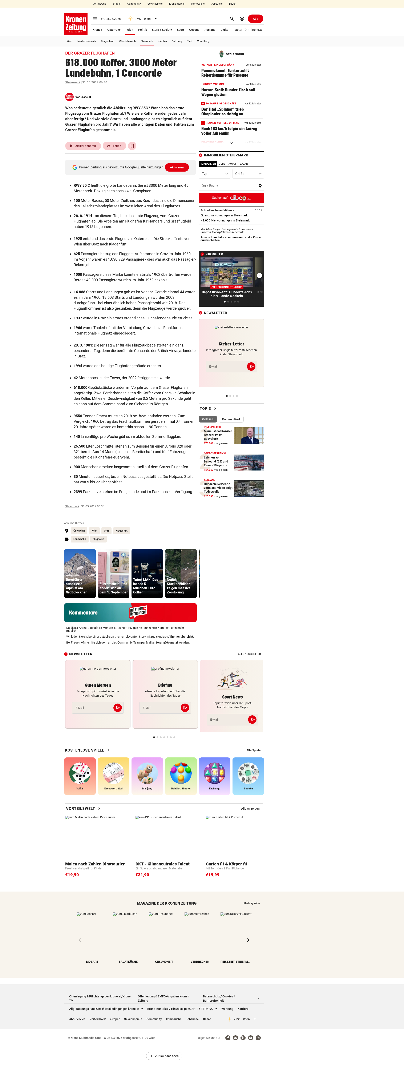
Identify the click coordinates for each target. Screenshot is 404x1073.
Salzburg (177, 41)
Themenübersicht (181, 636)
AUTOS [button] (233, 163)
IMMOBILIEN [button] (208, 163)
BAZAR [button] (244, 163)
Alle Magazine (251, 903)
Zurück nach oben (164, 1056)
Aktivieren (177, 167)
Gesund (194, 29)
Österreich (114, 29)
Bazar (232, 3)
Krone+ (97, 29)
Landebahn (79, 539)
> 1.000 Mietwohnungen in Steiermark (231, 220)
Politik (142, 29)
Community (134, 3)
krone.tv (256, 29)
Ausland (210, 29)
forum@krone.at (167, 642)
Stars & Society (162, 29)
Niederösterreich (86, 41)
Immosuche (198, 3)
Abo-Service (77, 1019)
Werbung (227, 1008)
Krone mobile (176, 3)
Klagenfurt (122, 530)
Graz (106, 530)
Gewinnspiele (155, 3)
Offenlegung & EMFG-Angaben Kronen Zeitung (163, 998)
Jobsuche (216, 3)
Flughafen (98, 539)
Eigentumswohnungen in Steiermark (231, 215)
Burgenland (107, 41)
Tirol (189, 41)
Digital (225, 29)
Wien (129, 29)
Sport (180, 29)
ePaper (117, 3)
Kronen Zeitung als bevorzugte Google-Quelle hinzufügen (131, 167)
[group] (80, 573)
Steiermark (147, 41)
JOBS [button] (222, 163)
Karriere (243, 1008)
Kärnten (162, 41)
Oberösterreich (127, 41)
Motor (238, 29)
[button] (246, 29)
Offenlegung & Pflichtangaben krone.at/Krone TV (100, 998)
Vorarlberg (203, 41)
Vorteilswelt (99, 3)
